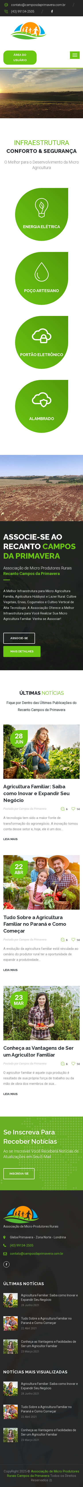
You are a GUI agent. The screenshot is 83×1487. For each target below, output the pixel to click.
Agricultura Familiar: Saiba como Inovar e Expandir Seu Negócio (36, 793)
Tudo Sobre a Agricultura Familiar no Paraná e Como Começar (34, 924)
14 (78, 809)
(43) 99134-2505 (22, 11)
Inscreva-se (19, 1173)
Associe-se (19, 638)
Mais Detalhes (21, 651)
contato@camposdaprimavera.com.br (38, 5)
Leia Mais (10, 839)
